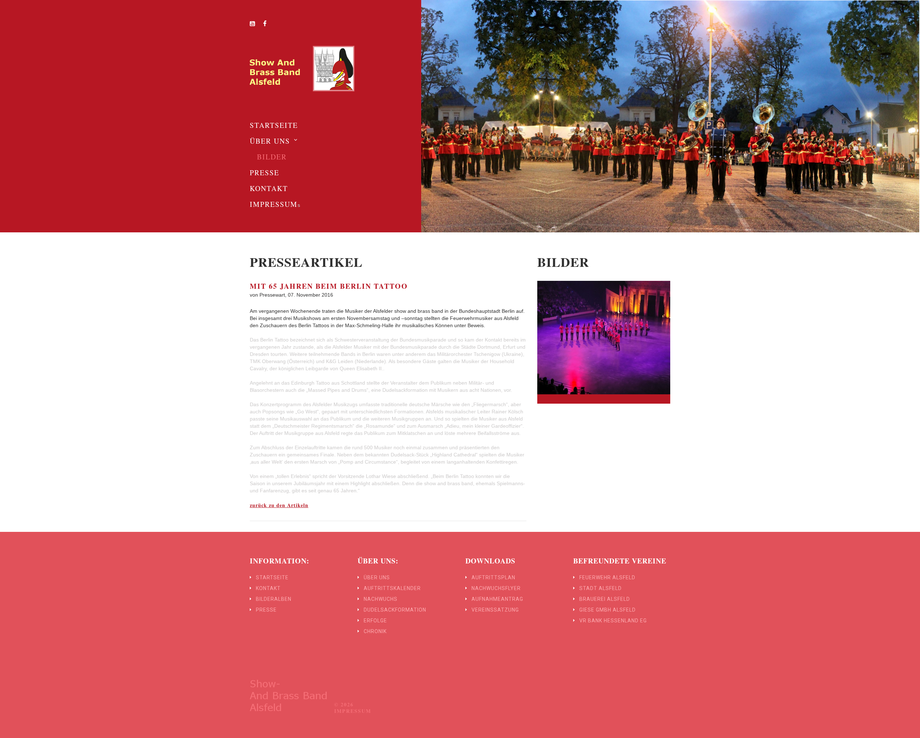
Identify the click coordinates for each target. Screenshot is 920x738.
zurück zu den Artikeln (279, 505)
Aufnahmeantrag (497, 599)
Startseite (274, 125)
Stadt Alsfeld (600, 588)
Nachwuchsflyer (496, 588)
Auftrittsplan (493, 577)
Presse (264, 172)
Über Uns (270, 141)
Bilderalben (273, 599)
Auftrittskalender (392, 588)
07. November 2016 (310, 295)
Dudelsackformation (395, 610)
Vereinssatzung (495, 610)
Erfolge (375, 620)
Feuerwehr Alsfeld (607, 577)
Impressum (274, 204)
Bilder (272, 157)
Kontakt (269, 188)
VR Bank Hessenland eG (613, 620)
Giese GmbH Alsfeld (607, 610)
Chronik (375, 631)
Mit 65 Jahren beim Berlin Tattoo (329, 286)
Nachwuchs (380, 599)
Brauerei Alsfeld (604, 599)
